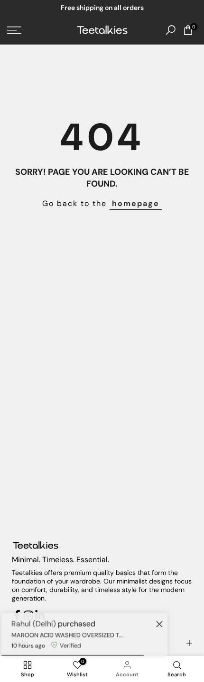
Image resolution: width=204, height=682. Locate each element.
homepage (135, 203)
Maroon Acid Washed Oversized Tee (66, 633)
